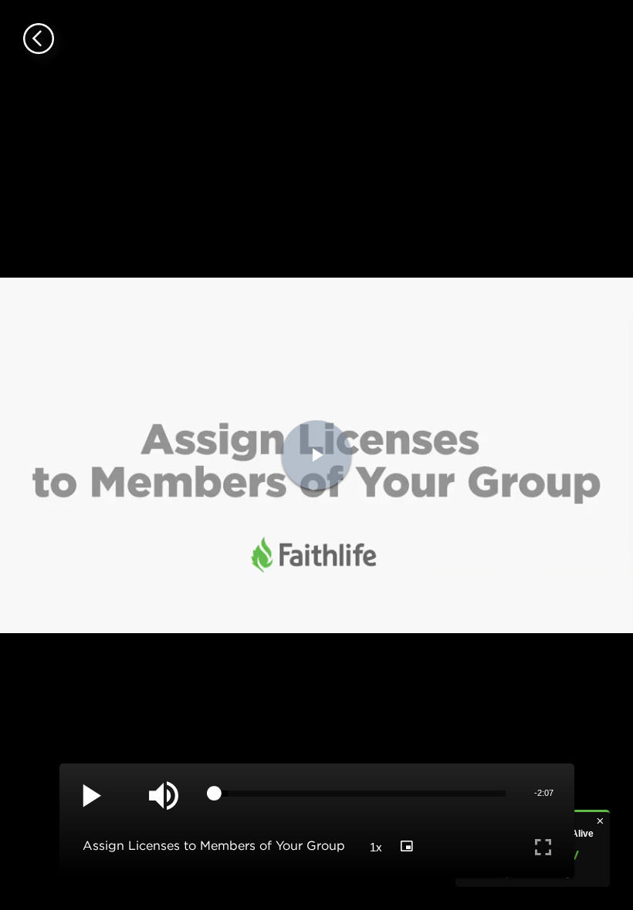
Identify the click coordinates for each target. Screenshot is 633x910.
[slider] (360, 793)
